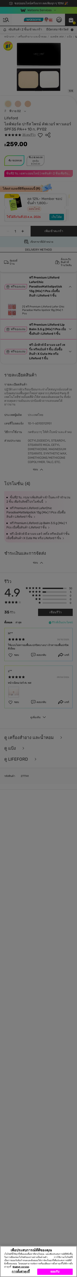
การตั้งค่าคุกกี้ (21, 1271)
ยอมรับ (55, 1271)
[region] (38, 1261)
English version (21, 1267)
